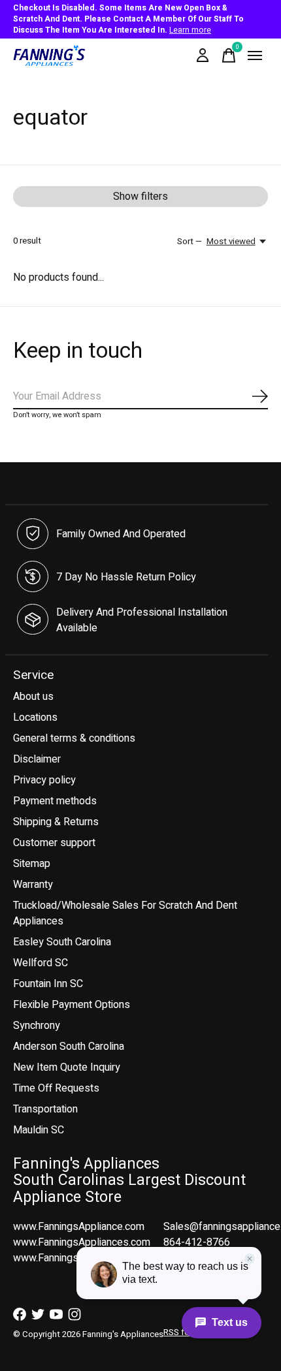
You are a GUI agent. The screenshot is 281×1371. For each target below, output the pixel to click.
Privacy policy (44, 780)
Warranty (33, 884)
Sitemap (31, 864)
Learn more (190, 30)
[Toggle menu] (255, 55)
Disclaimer (37, 759)
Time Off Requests (56, 1088)
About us (33, 696)
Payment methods (55, 801)
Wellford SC (40, 963)
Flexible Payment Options (71, 1005)
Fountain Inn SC (48, 984)
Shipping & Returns (56, 822)
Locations (35, 717)
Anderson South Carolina (68, 1046)
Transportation (45, 1109)
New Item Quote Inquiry (66, 1067)
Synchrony (36, 1025)
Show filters (140, 196)
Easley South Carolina (62, 942)
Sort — (189, 241)
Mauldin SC (38, 1130)
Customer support (54, 843)
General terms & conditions (74, 738)
